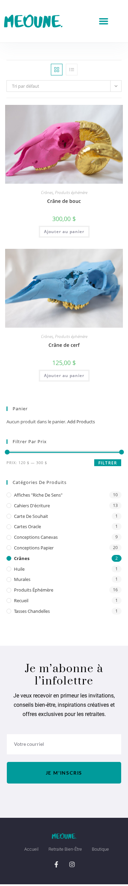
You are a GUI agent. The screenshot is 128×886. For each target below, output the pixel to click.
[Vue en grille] (56, 69)
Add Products (81, 421)
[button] (103, 21)
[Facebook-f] (56, 864)
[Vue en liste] (71, 69)
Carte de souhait (31, 516)
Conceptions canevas (36, 537)
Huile (19, 569)
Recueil (21, 600)
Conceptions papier (34, 548)
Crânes (47, 192)
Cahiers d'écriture (32, 505)
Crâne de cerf (64, 345)
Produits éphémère (71, 192)
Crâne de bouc (64, 201)
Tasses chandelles (32, 611)
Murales (22, 579)
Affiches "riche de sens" (38, 495)
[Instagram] (72, 864)
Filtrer (107, 463)
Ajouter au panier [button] (64, 231)
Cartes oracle (27, 526)
